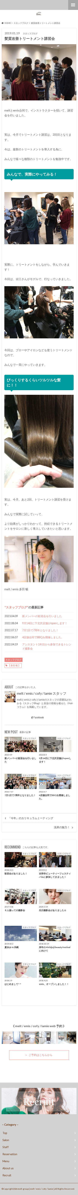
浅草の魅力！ (62, 827)
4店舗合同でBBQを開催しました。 (43, 637)
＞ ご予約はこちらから (39, 1054)
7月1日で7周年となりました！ (40, 630)
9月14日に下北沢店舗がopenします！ (44, 623)
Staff (5, 1147)
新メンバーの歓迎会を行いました (42, 616)
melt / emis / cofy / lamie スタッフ (41, 693)
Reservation (9, 1154)
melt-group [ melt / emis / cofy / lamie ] (36, 1189)
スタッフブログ (16, 607)
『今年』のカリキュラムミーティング (30, 818)
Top (4, 1133)
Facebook (39, 717)
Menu (5, 1161)
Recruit (6, 1175)
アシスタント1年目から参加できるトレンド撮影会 (46, 646)
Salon (5, 1140)
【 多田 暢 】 (14, 665)
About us (8, 1168)
